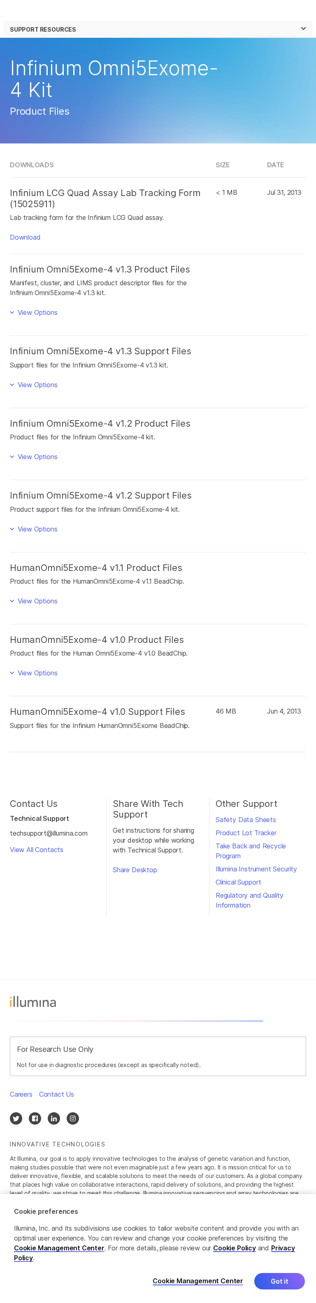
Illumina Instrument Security (256, 869)
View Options (37, 312)
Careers (21, 1094)
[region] (158, 1248)
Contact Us (56, 1094)
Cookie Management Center (59, 1248)
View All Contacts (36, 850)
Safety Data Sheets (246, 820)
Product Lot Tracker (246, 833)
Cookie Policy (234, 1248)
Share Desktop (135, 870)
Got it (279, 1281)
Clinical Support (238, 882)
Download (25, 237)
